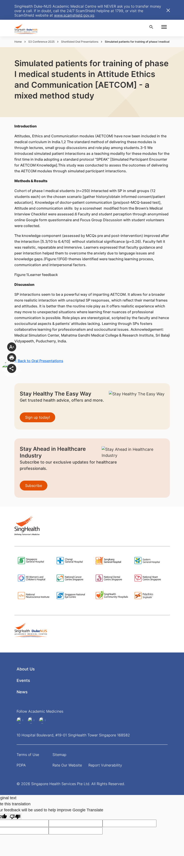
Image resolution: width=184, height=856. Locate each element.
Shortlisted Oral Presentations (79, 41)
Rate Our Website (67, 765)
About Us (26, 669)
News (22, 692)
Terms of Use (28, 754)
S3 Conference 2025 (41, 41)
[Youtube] (32, 720)
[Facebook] (21, 720)
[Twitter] (43, 720)
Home (18, 41)
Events (23, 680)
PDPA (21, 765)
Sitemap (59, 754)
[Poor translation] (15, 816)
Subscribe (33, 485)
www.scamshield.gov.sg (74, 15)
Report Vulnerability (105, 765)
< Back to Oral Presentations (38, 361)
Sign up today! (37, 417)
